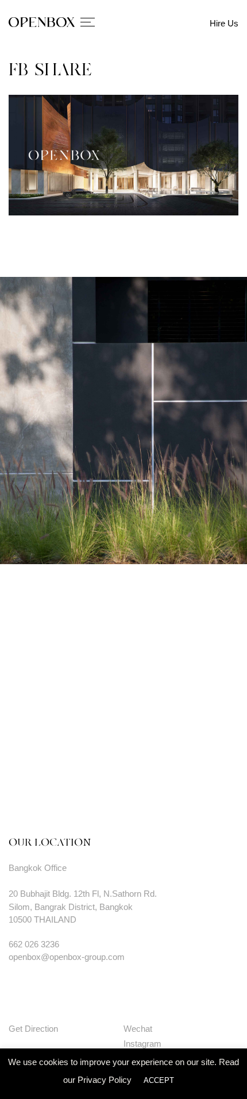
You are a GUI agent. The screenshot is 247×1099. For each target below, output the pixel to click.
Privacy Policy (105, 1080)
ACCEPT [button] (159, 1080)
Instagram (142, 1043)
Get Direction (33, 1029)
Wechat (138, 1029)
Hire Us (224, 23)
